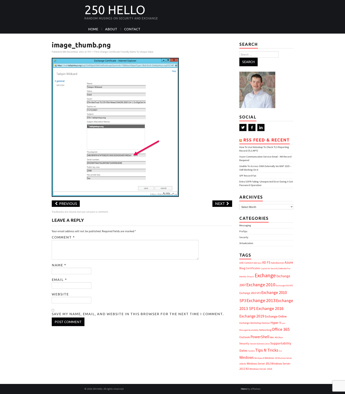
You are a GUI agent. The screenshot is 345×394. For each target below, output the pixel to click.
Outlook (244, 337)
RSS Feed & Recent (266, 140)
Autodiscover (277, 262)
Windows (246, 357)
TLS (280, 351)
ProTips (243, 231)
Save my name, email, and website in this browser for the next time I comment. (138, 314)
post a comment (99, 211)
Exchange (265, 275)
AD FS (266, 262)
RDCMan (279, 337)
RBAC (272, 337)
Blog (242, 268)
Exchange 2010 (260, 285)
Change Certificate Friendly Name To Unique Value (126, 51)
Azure (289, 262)
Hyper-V (275, 323)
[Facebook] (252, 127)
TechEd (251, 351)
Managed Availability (249, 330)
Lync (283, 323)
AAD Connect (246, 262)
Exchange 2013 (261, 300)
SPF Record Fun (247, 175)
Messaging (245, 225)
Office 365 (281, 329)
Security (243, 237)
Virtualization (246, 243)
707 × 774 (92, 51)
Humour (266, 323)
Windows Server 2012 (259, 363)
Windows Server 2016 (260, 368)
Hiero (244, 388)
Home (93, 29)
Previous (67, 203)
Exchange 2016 (270, 308)
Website (60, 294)
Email (59, 279)
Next (220, 203)
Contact (132, 29)
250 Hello (114, 10)
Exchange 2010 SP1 (284, 285)
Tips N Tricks (266, 350)
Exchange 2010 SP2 (250, 293)
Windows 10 (270, 358)
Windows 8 (259, 358)
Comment (63, 237)
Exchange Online (276, 316)
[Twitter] (243, 127)
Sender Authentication (260, 343)
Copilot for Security (269, 268)
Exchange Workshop (250, 323)
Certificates (253, 268)
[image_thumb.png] (115, 127)
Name (59, 265)
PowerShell (259, 336)
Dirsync (250, 276)
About (111, 29)
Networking (265, 330)
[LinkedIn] (260, 127)
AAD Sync (258, 263)
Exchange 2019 (251, 316)
